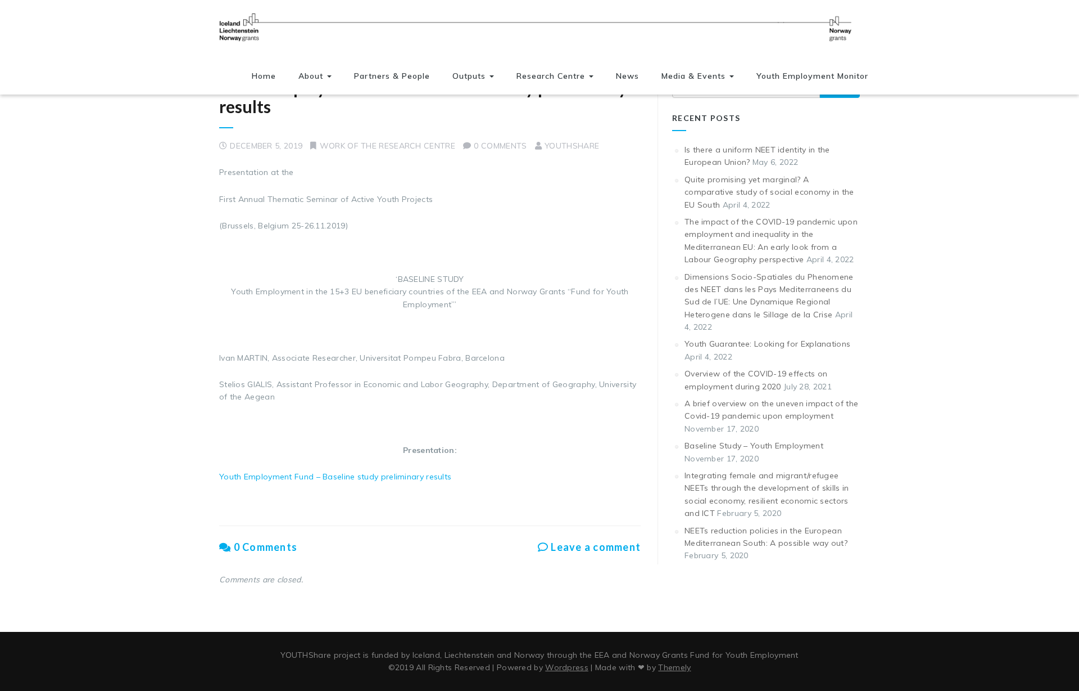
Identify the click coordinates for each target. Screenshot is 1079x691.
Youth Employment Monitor (812, 76)
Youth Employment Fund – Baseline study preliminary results (423, 97)
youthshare (572, 146)
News (627, 76)
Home (264, 76)
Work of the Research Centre (387, 146)
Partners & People (392, 76)
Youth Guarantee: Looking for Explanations (767, 344)
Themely (674, 667)
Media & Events (694, 76)
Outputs (470, 76)
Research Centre (552, 76)
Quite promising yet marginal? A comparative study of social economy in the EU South (769, 192)
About (312, 76)
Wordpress (566, 667)
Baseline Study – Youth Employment (753, 446)
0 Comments (264, 547)
